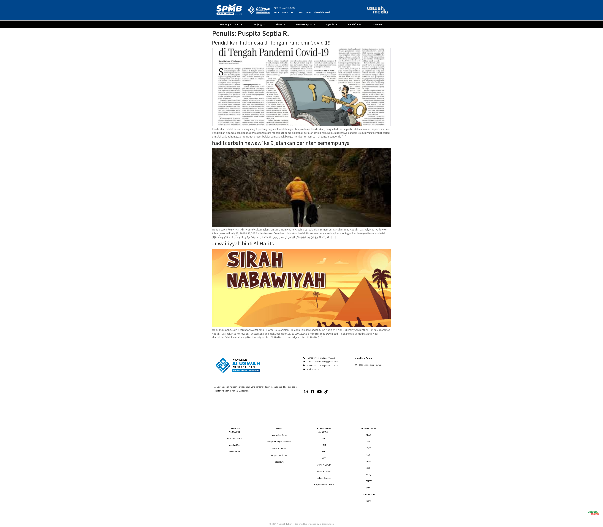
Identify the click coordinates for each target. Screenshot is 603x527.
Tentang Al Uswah (229, 24)
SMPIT (369, 480)
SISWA (279, 428)
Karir (369, 500)
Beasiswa (279, 461)
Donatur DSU (369, 494)
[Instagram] (306, 391)
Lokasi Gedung (324, 477)
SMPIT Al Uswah (324, 464)
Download (377, 24)
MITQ (324, 458)
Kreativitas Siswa (279, 434)
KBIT (324, 444)
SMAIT (369, 487)
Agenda (330, 24)
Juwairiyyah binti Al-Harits (243, 243)
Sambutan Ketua (234, 438)
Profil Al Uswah (279, 448)
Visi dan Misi (234, 444)
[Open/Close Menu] (6, 6)
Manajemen (234, 451)
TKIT (324, 451)
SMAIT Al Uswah (324, 471)
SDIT (369, 454)
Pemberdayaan (304, 24)
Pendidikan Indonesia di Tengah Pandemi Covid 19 (271, 42)
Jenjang (257, 24)
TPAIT (323, 438)
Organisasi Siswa (279, 455)
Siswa (279, 24)
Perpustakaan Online (324, 484)
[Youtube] (319, 391)
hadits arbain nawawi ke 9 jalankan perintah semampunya (281, 142)
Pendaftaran (354, 24)
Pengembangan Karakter (279, 441)
